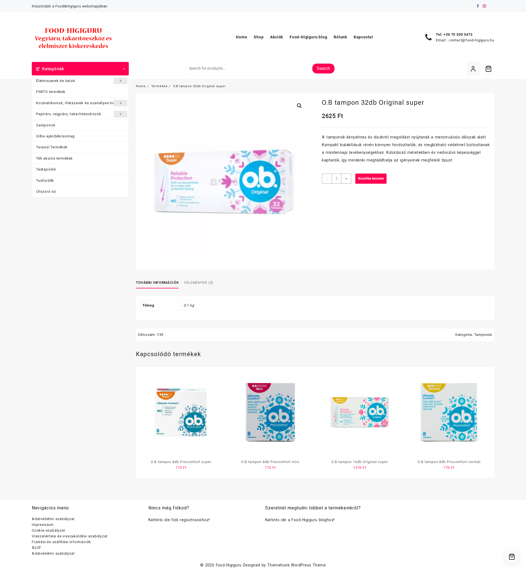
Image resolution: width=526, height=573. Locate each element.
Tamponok (483, 335)
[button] (299, 106)
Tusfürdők (45, 180)
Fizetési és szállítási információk (61, 542)
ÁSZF (36, 548)
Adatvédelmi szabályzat (53, 519)
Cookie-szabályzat (48, 530)
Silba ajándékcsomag (55, 136)
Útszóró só (46, 191)
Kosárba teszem (371, 178)
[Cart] (488, 69)
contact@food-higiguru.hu (471, 40)
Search (323, 68)
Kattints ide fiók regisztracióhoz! (179, 520)
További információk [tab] (157, 282)
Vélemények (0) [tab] (198, 282)
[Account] (473, 68)
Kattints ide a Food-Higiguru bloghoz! (300, 520)
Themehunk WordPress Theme (296, 565)
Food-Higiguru (229, 565)
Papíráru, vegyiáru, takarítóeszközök (68, 114)
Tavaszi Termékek (52, 147)
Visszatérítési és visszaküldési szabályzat (70, 536)
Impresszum (43, 525)
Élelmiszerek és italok (55, 81)
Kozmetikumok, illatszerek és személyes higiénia (80, 103)
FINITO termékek (50, 92)
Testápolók (46, 169)
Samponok (45, 125)
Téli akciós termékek (54, 158)
